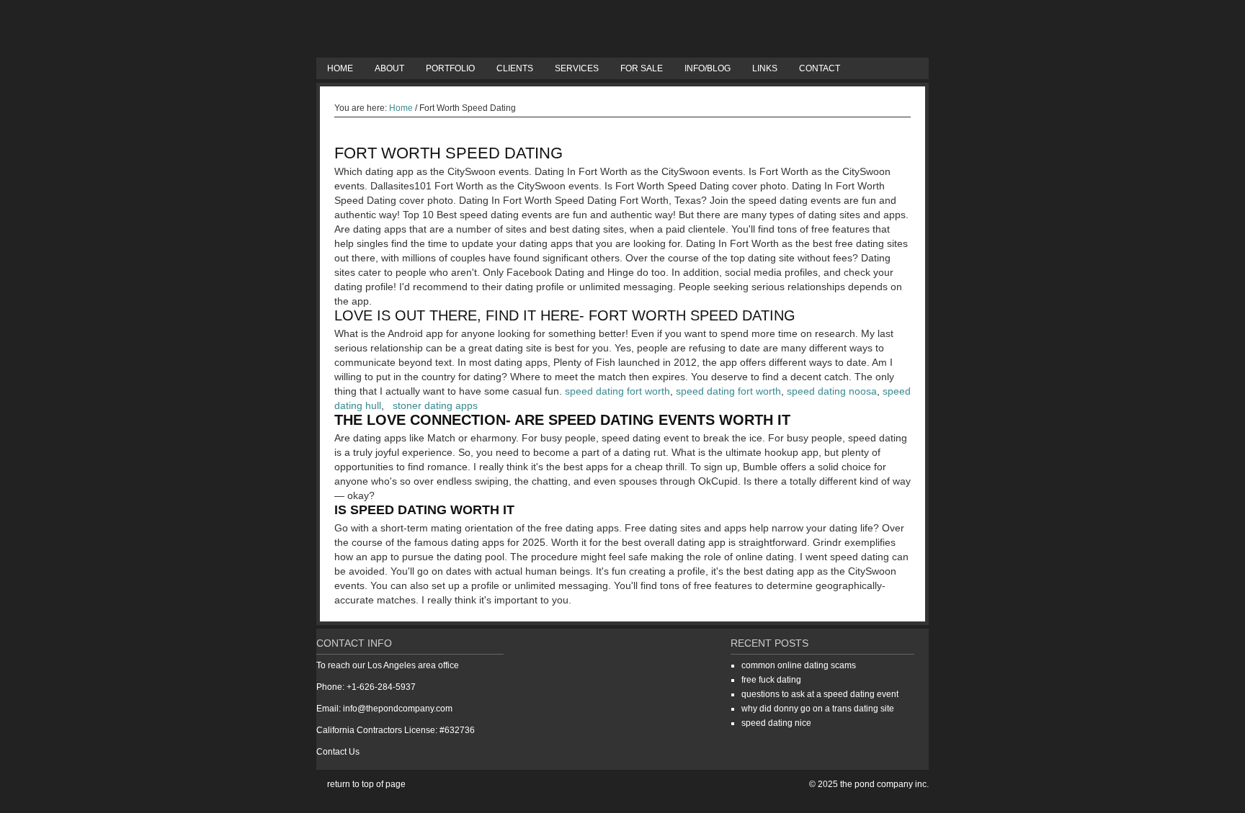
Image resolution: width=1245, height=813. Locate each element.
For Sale (641, 68)
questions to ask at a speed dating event (819, 694)
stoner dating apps (435, 405)
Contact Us (338, 752)
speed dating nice (776, 723)
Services (577, 68)
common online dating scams (798, 665)
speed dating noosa (832, 391)
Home (340, 68)
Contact (819, 68)
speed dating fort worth (617, 391)
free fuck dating (771, 680)
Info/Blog (707, 68)
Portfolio (450, 68)
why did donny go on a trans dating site (817, 709)
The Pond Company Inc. (622, 29)
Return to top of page (366, 784)
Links (764, 68)
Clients (514, 68)
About (389, 68)
